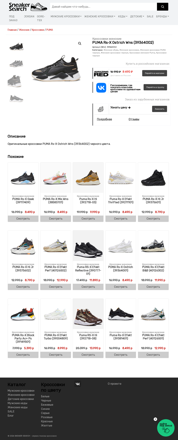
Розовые (46, 417)
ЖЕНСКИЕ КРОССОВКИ (98, 16)
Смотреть (23, 218)
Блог (11, 415)
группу (155, 87)
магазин (154, 73)
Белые (45, 396)
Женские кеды (17, 407)
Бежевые (47, 404)
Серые (45, 413)
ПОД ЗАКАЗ (13, 18)
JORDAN (29, 16)
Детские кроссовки (21, 399)
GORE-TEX (41, 18)
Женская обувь (111, 50)
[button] (80, 43)
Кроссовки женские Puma (142, 53)
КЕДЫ (121, 16)
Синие (45, 409)
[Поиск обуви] (162, 7)
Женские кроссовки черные (114, 53)
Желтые (46, 425)
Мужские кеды (17, 403)
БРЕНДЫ (161, 16)
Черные (46, 400)
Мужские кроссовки (21, 390)
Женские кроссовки (129, 50)
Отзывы (134, 119)
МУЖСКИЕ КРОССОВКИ (65, 16)
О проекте (114, 383)
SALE (150, 16)
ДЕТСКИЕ (136, 16)
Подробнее (104, 119)
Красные (47, 421)
